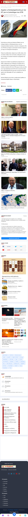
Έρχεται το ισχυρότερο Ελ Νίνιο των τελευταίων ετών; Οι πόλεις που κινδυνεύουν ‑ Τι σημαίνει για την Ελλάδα (8, 342)
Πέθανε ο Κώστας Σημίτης (7, 117)
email (21, 249)
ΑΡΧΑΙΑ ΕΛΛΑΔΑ (18, 355)
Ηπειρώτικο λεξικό (11, 296)
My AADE (6, 407)
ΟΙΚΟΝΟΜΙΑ (22, 361)
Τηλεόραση (5, 503)
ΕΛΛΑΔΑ (21, 357)
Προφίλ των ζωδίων (18, 339)
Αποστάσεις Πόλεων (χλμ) (10, 422)
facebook (8, 246)
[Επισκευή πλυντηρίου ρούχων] (4, 292)
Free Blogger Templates (13, 509)
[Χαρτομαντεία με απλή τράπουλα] (14, 266)
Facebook (10, 90)
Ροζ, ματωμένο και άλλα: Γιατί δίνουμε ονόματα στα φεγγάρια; (8, 319)
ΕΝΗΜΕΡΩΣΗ (5, 359)
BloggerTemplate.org (14, 512)
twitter (21, 246)
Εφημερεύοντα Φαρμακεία (10, 432)
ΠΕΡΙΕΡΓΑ (23, 363)
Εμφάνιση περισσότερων (21, 101)
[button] (26, 2)
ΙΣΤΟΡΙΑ (20, 359)
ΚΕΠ (5, 424)
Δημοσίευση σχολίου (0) (14, 238)
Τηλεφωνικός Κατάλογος (9, 420)
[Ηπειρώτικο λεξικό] (4, 298)
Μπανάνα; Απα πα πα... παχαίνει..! (15, 286)
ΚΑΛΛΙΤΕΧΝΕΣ (5, 361)
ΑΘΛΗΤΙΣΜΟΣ (5, 355)
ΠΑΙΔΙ (4, 363)
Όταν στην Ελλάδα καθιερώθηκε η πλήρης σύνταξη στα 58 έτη (13, 154)
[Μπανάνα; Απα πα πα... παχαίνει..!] (4, 287)
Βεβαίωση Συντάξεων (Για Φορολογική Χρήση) (10, 413)
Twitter (14, 90)
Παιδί (4, 495)
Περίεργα (5, 491)
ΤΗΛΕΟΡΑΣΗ (5, 368)
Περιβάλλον (5, 499)
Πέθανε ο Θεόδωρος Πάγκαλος (8, 190)
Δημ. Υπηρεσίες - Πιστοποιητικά (8, 410)
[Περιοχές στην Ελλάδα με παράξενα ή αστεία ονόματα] (4, 282)
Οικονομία (5, 481)
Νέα (4, 485)
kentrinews (3, 82)
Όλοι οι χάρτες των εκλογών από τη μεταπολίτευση (12, 207)
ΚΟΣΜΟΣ (17, 361)
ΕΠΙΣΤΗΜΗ (11, 359)
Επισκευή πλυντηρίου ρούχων (14, 291)
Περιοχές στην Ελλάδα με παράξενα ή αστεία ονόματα (15, 281)
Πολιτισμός (5, 501)
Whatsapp (17, 90)
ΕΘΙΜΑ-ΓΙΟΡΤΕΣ (15, 357)
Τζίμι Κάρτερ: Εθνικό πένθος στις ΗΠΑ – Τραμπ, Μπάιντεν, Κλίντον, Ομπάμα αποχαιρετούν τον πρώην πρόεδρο (13, 135)
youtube (8, 249)
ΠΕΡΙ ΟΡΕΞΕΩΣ (9, 363)
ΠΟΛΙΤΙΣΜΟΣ (10, 365)
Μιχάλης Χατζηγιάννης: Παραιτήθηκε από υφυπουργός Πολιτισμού (13, 173)
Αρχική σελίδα (3, 6)
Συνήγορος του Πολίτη (9, 428)
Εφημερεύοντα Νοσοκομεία (10, 430)
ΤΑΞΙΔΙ (20, 365)
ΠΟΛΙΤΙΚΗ (9, 6)
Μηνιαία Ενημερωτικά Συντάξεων (9, 417)
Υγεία (4, 497)
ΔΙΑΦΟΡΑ (9, 357)
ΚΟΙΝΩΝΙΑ (12, 361)
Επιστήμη (5, 483)
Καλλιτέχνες (5, 505)
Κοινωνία (5, 487)
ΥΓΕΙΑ (10, 368)
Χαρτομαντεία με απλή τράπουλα (10, 276)
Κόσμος (5, 489)
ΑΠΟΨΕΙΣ (11, 355)
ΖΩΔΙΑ (16, 359)
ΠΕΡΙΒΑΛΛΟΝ (16, 363)
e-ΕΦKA (6, 426)
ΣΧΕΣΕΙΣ (16, 365)
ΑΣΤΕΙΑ (4, 357)
